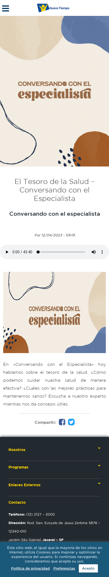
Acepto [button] (88, 568)
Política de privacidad (30, 568)
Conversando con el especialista (54, 213)
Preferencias (64, 568)
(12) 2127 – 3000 (31, 514)
